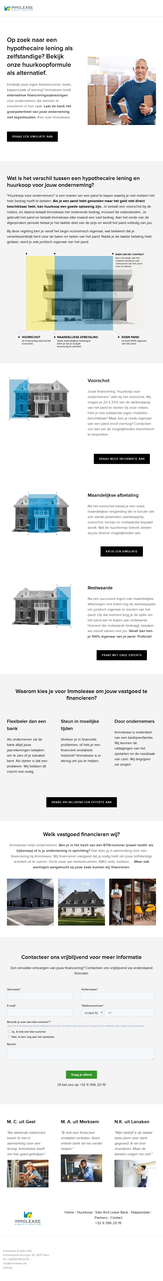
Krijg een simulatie (122, 551)
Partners (101, 1218)
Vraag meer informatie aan (122, 459)
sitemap (8, 1267)
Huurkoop (84, 1212)
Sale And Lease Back (111, 1212)
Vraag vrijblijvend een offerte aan (81, 802)
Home (69, 1212)
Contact (116, 1218)
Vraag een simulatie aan (32, 136)
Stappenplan (140, 1212)
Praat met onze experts (122, 655)
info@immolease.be (15, 1263)
